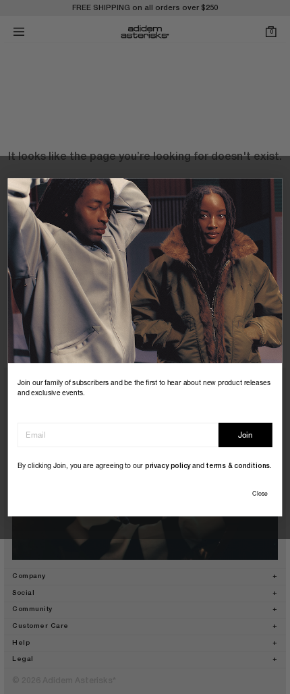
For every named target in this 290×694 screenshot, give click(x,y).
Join (245, 435)
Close (259, 493)
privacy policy (168, 466)
